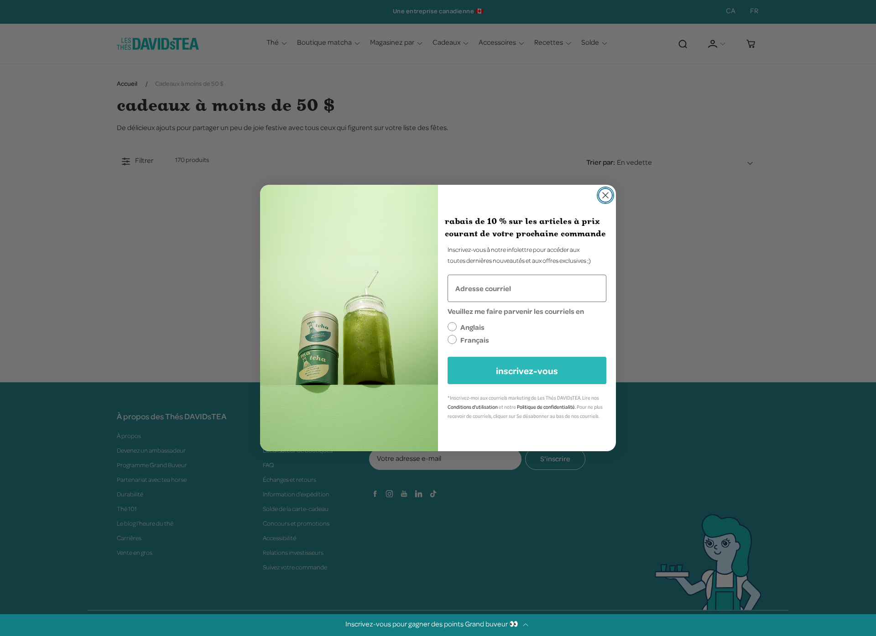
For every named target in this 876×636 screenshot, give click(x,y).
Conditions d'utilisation (473, 406)
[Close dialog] (605, 195)
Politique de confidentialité (546, 406)
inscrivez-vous (527, 370)
